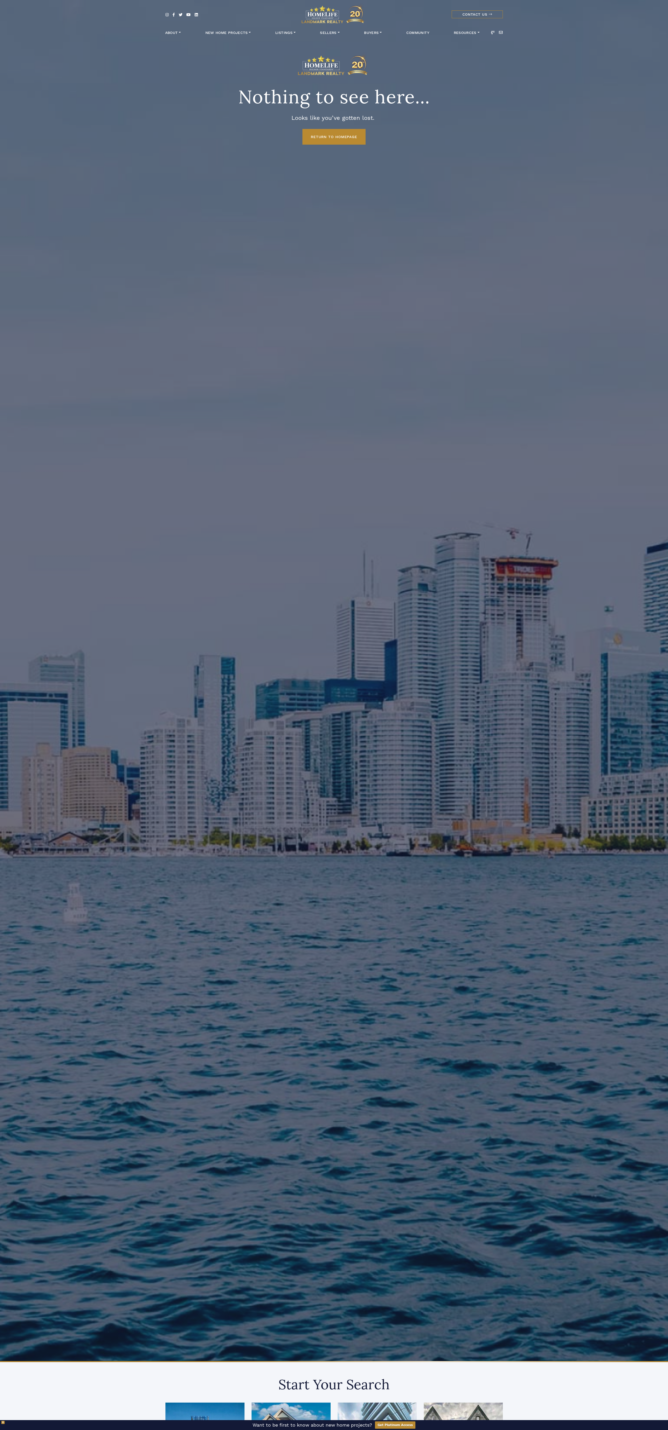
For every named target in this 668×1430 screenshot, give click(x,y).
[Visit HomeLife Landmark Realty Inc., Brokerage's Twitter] (180, 15)
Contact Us (475, 14)
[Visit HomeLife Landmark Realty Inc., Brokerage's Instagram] (167, 15)
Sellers (328, 33)
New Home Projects (226, 33)
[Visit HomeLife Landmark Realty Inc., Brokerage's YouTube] (188, 15)
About (171, 33)
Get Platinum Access (395, 1425)
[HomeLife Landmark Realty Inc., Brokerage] (334, 13)
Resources (465, 33)
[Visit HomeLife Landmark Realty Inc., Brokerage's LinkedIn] (196, 15)
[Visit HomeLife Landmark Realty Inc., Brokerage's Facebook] (173, 15)
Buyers (371, 33)
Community (417, 33)
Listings (284, 33)
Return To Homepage (334, 137)
